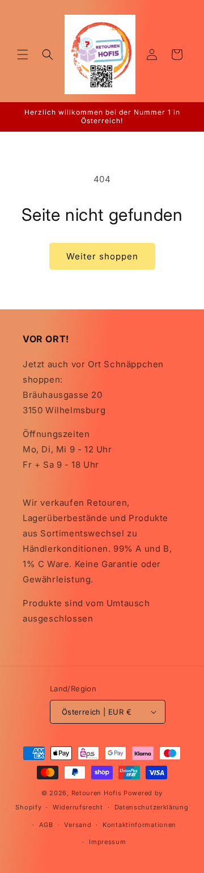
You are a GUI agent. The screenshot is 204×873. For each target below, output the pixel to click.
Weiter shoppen (102, 256)
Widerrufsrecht (78, 807)
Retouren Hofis (97, 793)
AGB (46, 825)
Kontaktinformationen (139, 825)
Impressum (107, 842)
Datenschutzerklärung (151, 807)
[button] (22, 54)
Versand (77, 825)
